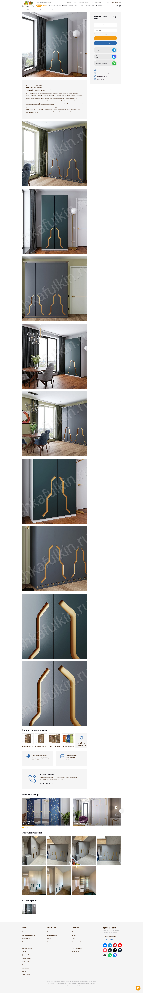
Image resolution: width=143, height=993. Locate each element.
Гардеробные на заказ (28, 945)
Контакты (107, 2)
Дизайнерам (50, 945)
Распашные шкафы (45, 9)
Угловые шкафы (26, 958)
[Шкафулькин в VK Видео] (105, 950)
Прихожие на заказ (27, 948)
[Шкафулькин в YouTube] (120, 945)
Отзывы (74, 935)
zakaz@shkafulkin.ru (109, 940)
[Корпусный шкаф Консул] (29, 904)
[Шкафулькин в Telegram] (110, 945)
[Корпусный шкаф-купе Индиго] (46, 812)
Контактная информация (79, 941)
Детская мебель (26, 955)
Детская (64, 5)
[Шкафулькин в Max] (115, 955)
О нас (74, 2)
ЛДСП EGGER (25, 971)
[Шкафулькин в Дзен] (110, 950)
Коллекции (99, 5)
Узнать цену (105, 38)
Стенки (59, 5)
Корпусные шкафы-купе (28, 935)
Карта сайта (75, 951)
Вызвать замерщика (52, 941)
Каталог (30, 9)
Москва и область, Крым (44, 2)
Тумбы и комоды (26, 961)
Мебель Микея (26, 938)
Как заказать (50, 932)
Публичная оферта (77, 948)
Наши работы (98, 2)
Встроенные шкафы (27, 941)
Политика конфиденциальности (80, 945)
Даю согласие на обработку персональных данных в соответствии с (105, 34)
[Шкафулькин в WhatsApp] (110, 955)
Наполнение (25, 965)
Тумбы (76, 5)
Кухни (81, 5)
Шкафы (45, 5)
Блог (73, 938)
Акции (39, 5)
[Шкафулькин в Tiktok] (115, 950)
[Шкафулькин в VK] (105, 945)
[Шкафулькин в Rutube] (120, 950)
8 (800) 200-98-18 (115, 2)
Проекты (69, 2)
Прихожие (52, 5)
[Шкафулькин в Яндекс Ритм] (105, 955)
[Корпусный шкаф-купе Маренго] (97, 812)
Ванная (71, 5)
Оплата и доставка (83, 2)
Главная (24, 9)
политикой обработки (104, 34)
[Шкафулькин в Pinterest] (115, 945)
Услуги (91, 2)
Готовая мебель (89, 5)
